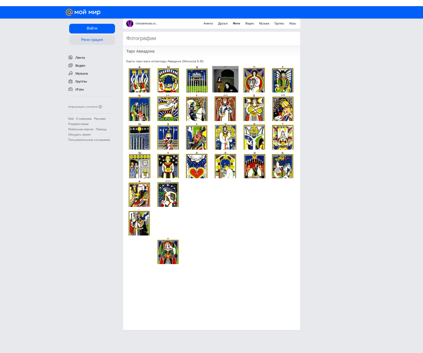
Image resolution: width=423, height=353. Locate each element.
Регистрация (92, 40)
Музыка (264, 23)
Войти (92, 28)
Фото (237, 23)
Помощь (101, 129)
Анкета (209, 23)
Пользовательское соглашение (89, 140)
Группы (280, 23)
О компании (84, 118)
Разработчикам (78, 124)
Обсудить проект (79, 134)
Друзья (223, 23)
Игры (292, 23)
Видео (250, 23)
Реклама (100, 118)
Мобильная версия (80, 129)
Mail (71, 118)
